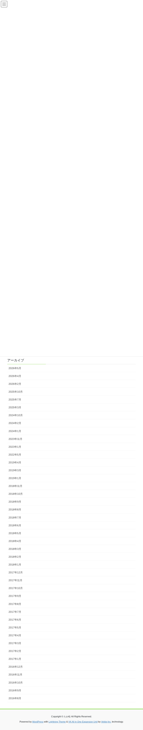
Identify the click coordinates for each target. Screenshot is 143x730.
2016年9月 (15, 690)
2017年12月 (16, 572)
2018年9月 (15, 501)
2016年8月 (15, 698)
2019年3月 (15, 470)
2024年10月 (16, 415)
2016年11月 (15, 674)
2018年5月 (15, 533)
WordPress (37, 721)
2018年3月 (15, 548)
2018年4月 (15, 541)
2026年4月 (15, 376)
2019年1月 (15, 478)
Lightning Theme (57, 721)
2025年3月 (15, 407)
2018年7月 (15, 517)
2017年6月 (15, 619)
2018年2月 (15, 556)
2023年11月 (15, 438)
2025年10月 (16, 391)
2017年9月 (15, 595)
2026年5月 (15, 368)
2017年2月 (15, 651)
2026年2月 (15, 383)
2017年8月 (15, 603)
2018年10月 (16, 493)
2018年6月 (15, 525)
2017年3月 (15, 643)
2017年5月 (15, 627)
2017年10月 (16, 588)
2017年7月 (15, 611)
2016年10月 (16, 682)
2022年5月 (15, 454)
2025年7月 (15, 399)
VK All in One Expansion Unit (83, 721)
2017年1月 (15, 658)
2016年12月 (16, 666)
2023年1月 (15, 446)
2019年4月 (15, 462)
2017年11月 (15, 580)
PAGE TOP (136, 704)
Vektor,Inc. (106, 721)
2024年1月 (15, 431)
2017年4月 (15, 635)
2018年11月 (15, 485)
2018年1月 (15, 564)
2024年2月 (15, 423)
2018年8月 (15, 509)
